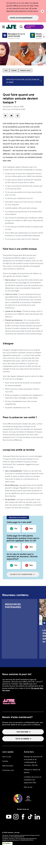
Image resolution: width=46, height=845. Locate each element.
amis (6, 70)
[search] (21, 27)
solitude (14, 70)
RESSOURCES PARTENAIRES (13, 606)
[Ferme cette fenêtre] (42, 11)
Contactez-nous (8, 770)
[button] (34, 27)
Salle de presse (7, 766)
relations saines (25, 70)
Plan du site (28, 787)
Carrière (5, 761)
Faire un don (6, 757)
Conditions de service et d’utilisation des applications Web (32, 780)
